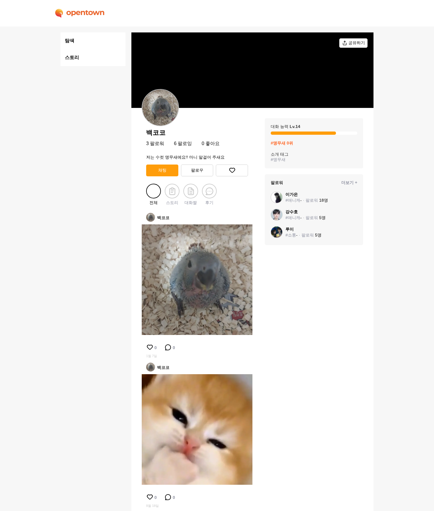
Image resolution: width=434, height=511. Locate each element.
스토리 (72, 57)
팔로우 (197, 170)
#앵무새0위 (282, 143)
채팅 (162, 170)
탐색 (69, 40)
